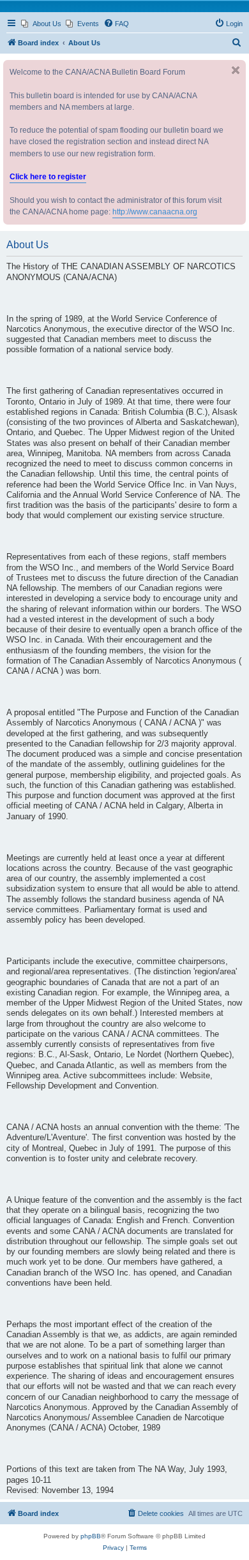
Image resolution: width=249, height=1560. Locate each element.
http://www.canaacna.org (154, 211)
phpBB (90, 1536)
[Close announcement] (235, 70)
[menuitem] (41, 23)
